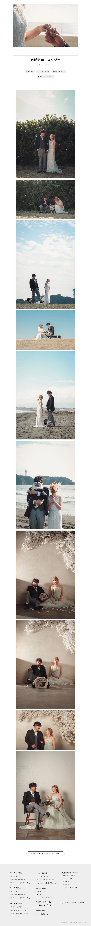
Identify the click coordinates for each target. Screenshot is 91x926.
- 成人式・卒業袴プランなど (18, 879)
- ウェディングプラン (16, 876)
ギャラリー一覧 (41, 888)
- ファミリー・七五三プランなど (19, 883)
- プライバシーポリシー (69, 887)
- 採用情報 (65, 885)
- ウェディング (40, 892)
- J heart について (68, 876)
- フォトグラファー (68, 879)
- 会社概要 (65, 882)
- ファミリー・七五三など (44, 897)
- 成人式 (39, 894)
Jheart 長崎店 (41, 873)
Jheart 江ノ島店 (15, 873)
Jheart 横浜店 (15, 888)
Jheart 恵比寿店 (16, 903)
